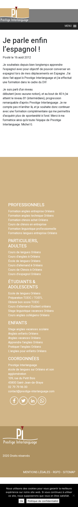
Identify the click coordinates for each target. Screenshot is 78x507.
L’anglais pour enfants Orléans (27, 351)
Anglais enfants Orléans (23, 334)
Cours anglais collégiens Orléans (29, 315)
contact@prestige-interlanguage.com (31, 391)
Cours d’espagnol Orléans (24, 274)
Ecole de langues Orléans (24, 293)
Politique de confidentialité (43, 501)
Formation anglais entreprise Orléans (31, 211)
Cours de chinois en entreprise (27, 224)
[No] (73, 495)
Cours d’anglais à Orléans (24, 257)
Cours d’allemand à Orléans (25, 265)
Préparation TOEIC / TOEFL (25, 298)
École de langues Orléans (24, 261)
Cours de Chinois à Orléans (25, 270)
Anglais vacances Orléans (24, 338)
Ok (21, 501)
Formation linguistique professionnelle (32, 229)
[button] (68, 26)
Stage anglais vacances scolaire (28, 329)
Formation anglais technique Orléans (31, 216)
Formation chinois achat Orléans (28, 220)
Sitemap (69, 472)
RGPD (56, 472)
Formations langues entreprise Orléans (32, 233)
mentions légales (36, 472)
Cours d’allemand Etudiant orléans (29, 306)
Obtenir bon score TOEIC (23, 302)
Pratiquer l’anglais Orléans (24, 347)
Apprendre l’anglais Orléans (25, 342)
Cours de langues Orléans (24, 252)
